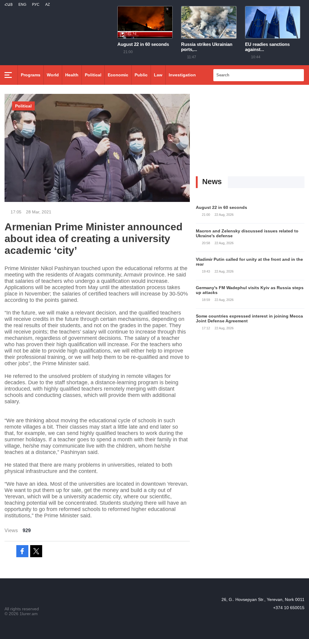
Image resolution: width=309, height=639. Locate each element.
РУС (36, 4)
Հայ (9, 4)
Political (93, 74)
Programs (30, 74)
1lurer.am (29, 613)
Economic (118, 74)
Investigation (182, 74)
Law (158, 74)
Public (141, 74)
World (53, 74)
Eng (22, 4)
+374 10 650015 (288, 607)
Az (47, 4)
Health (71, 74)
